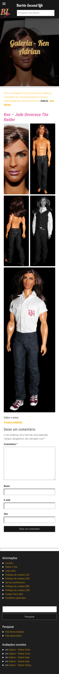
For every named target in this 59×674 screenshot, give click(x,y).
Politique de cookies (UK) (17, 578)
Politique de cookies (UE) (17, 574)
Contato (9, 563)
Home (6, 93)
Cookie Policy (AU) (14, 594)
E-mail (7, 500)
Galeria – (13, 649)
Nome (7, 486)
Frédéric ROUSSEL (13, 422)
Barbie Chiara (24, 665)
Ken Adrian (34, 47)
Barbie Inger (24, 657)
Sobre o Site (11, 566)
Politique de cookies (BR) (17, 586)
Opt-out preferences (15, 582)
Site (6, 514)
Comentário (11, 444)
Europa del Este (30, 100)
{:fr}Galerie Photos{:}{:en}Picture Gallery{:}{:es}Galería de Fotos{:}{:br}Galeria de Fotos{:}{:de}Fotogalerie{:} (28, 97)
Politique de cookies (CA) (17, 590)
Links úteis (10, 570)
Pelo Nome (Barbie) (14, 631)
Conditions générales (15, 598)
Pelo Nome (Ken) (13, 635)
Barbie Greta (24, 649)
